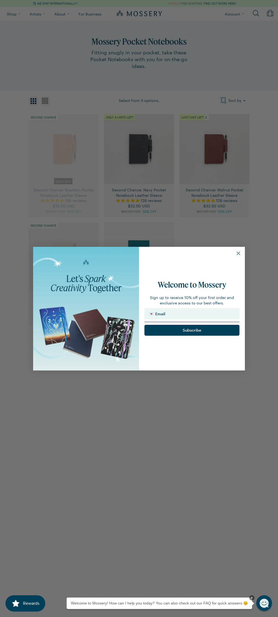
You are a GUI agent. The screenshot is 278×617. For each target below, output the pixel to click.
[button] (264, 603)
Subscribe (192, 330)
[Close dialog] (238, 253)
